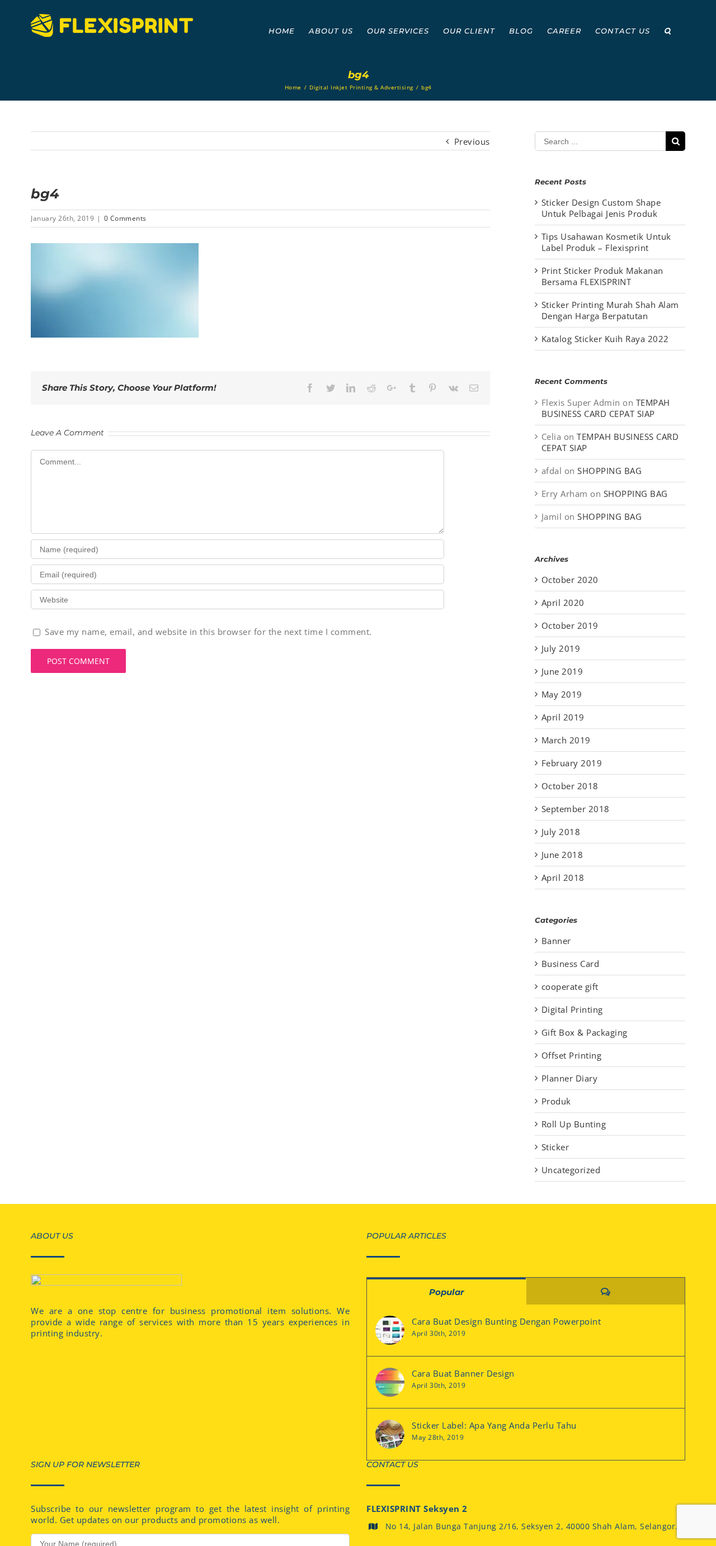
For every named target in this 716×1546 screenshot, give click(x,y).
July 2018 (561, 831)
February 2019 (571, 763)
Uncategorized (571, 1169)
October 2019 (570, 625)
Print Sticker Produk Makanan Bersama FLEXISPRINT (602, 276)
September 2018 (575, 808)
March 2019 (566, 740)
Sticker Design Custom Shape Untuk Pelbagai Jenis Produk (601, 208)
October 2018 (570, 785)
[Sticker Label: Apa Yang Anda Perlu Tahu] (389, 1434)
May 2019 (561, 694)
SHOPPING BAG (609, 470)
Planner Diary (569, 1078)
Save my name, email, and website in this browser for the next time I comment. (208, 631)
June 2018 (562, 854)
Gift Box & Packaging (584, 1032)
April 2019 (563, 717)
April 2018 (563, 877)
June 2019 (562, 671)
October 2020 (570, 579)
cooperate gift (570, 986)
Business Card (570, 963)
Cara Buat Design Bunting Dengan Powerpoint (506, 1321)
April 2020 (563, 602)
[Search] (667, 30)
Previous (472, 141)
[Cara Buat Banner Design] (389, 1382)
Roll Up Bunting (573, 1124)
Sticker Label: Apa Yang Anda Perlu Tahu (494, 1425)
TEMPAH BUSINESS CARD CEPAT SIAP (605, 408)
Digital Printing (572, 1009)
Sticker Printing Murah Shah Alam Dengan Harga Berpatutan (610, 310)
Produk (556, 1101)
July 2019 (561, 648)
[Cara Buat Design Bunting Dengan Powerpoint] (389, 1330)
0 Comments (125, 218)
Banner (556, 940)
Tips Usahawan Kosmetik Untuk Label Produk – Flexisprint (606, 242)
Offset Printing (571, 1055)
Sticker (555, 1147)
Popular (446, 1292)
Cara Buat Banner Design (463, 1373)
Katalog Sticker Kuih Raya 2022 (605, 338)
